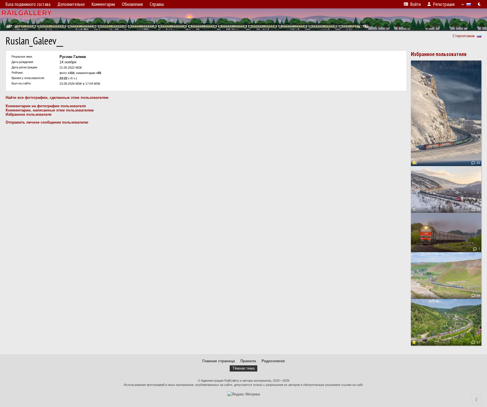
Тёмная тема (243, 368)
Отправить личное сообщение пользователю (47, 122)
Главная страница (218, 361)
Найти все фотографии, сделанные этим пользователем (57, 97)
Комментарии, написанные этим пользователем (50, 110)
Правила (248, 361)
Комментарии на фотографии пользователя (46, 106)
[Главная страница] (243, 19)
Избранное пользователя (29, 114)
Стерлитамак (464, 36)
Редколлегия (273, 361)
